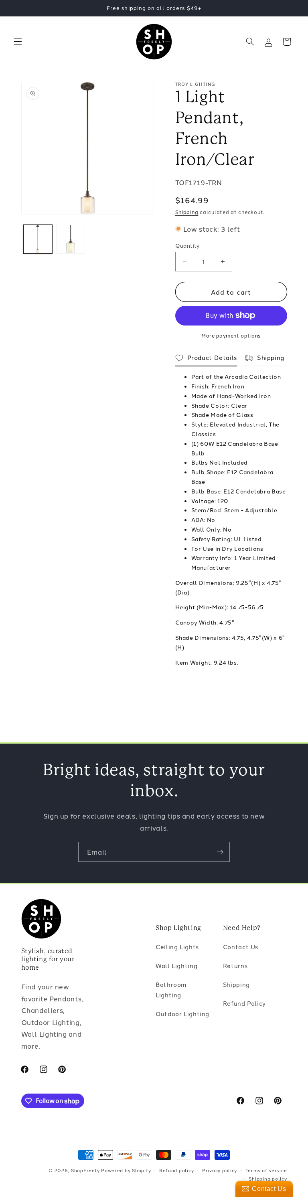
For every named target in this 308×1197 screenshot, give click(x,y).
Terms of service (266, 1170)
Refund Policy (244, 1003)
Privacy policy (219, 1170)
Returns (235, 965)
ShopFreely (85, 1170)
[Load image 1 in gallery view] (37, 239)
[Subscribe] (220, 851)
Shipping (187, 211)
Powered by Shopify (126, 1170)
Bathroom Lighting (171, 989)
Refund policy (176, 1170)
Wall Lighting (176, 965)
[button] (17, 41)
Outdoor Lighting (182, 1013)
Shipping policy (268, 1178)
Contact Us (240, 946)
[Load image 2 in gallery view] (70, 239)
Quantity (187, 245)
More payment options (231, 335)
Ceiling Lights (177, 946)
